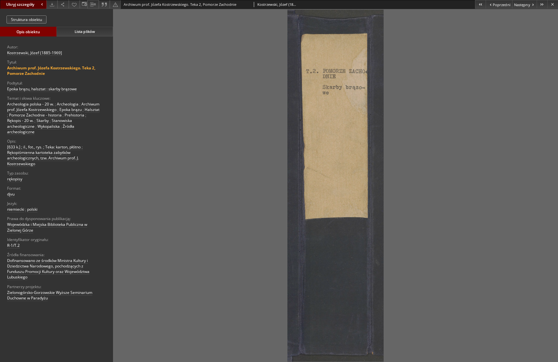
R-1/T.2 (13, 245)
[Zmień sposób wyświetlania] (84, 4)
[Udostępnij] (62, 4)
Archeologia (67, 104)
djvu (11, 194)
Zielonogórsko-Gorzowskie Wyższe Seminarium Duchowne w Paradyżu (49, 295)
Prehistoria (74, 115)
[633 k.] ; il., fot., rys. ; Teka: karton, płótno (44, 147)
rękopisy (14, 179)
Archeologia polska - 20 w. (30, 104)
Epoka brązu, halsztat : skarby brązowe (42, 89)
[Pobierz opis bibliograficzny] (93, 4)
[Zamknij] (552, 4)
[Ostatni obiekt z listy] (542, 4)
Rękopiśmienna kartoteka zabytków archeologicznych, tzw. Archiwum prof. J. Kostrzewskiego (43, 158)
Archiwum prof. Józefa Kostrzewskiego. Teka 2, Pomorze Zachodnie (51, 70)
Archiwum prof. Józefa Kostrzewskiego (53, 106)
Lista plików (85, 31)
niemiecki (15, 209)
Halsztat (92, 109)
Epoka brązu (70, 109)
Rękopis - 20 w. (20, 120)
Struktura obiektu (26, 19)
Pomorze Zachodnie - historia (35, 115)
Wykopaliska (48, 126)
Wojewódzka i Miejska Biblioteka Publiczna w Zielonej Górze (47, 227)
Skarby (42, 120)
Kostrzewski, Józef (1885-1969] (34, 52)
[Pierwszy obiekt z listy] (480, 4)
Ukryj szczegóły (20, 4)
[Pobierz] (51, 4)
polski (32, 209)
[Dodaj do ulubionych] (74, 4)
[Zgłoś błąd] (115, 4)
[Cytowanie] (104, 4)
